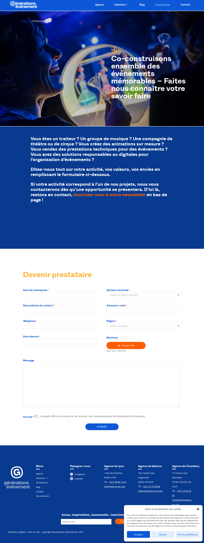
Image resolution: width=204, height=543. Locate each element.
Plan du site (34, 532)
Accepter (138, 534)
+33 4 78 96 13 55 (117, 482)
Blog (142, 4)
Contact (185, 4)
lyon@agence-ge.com (114, 486)
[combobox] (143, 295)
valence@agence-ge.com (150, 491)
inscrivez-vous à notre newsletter (109, 194)
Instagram (80, 474)
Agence (99, 4)
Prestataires (162, 4)
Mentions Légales (17, 532)
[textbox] (144, 295)
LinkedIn (79, 478)
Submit (102, 426)
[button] (198, 509)
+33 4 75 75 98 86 (151, 486)
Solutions (120, 4)
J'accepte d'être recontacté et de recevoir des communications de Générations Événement (92, 416)
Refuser (163, 534)
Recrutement (42, 496)
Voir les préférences (188, 534)
